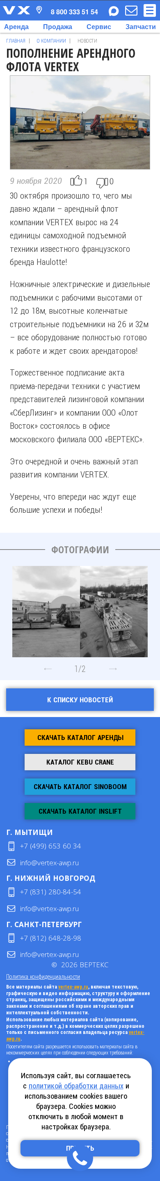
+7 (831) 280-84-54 (50, 891)
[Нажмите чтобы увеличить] (46, 608)
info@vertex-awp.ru (49, 862)
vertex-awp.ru (73, 987)
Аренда (16, 26)
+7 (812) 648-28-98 (50, 938)
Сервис (99, 26)
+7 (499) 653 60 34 (50, 846)
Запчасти (141, 26)
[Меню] (150, 10)
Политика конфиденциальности (43, 976)
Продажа (57, 26)
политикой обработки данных (76, 1085)
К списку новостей (80, 700)
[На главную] (16, 10)
